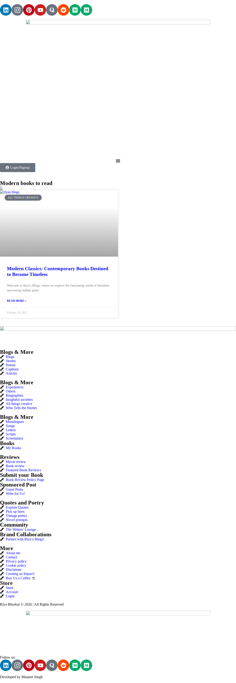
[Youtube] (40, 10)
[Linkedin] (6, 10)
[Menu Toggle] (118, 160)
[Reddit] (63, 10)
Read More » (16, 300)
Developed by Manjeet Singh (21, 677)
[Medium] (75, 10)
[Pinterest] (29, 10)
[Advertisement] (118, 120)
